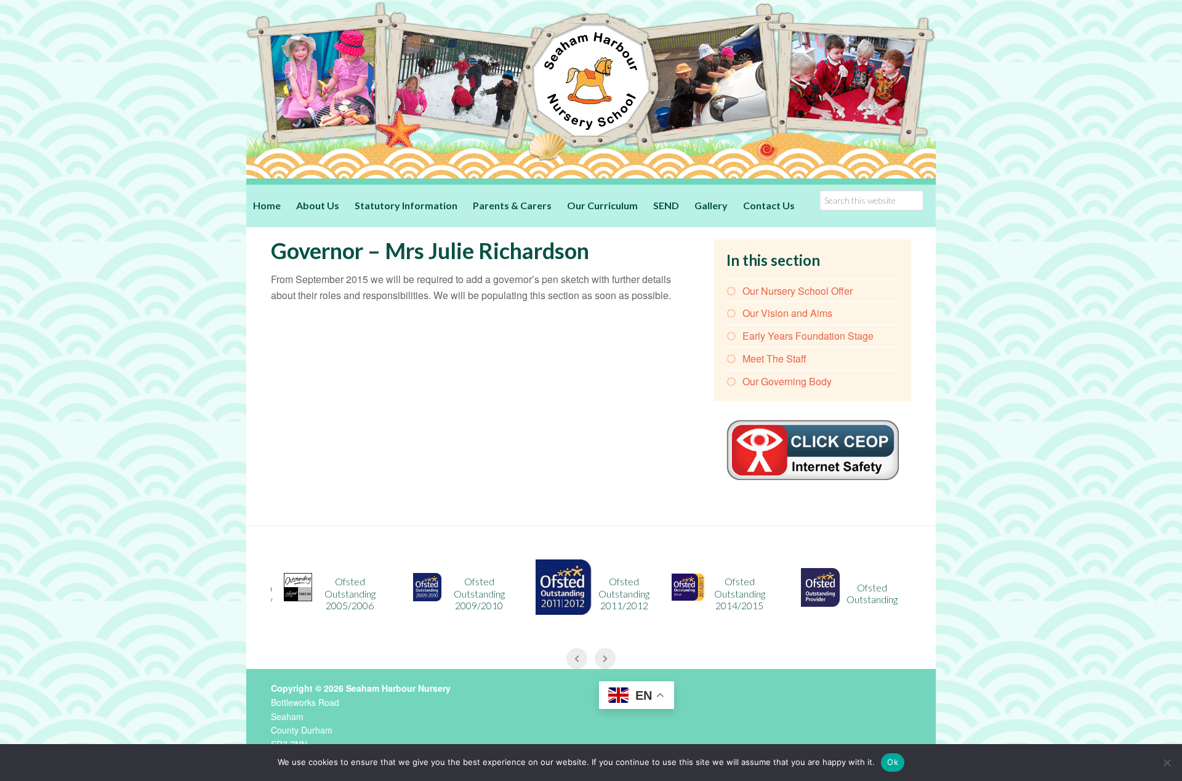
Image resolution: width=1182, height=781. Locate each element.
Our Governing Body (787, 381)
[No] (1166, 762)
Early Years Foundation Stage (808, 336)
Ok (892, 762)
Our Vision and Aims (787, 313)
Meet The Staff (774, 358)
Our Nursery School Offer (797, 291)
